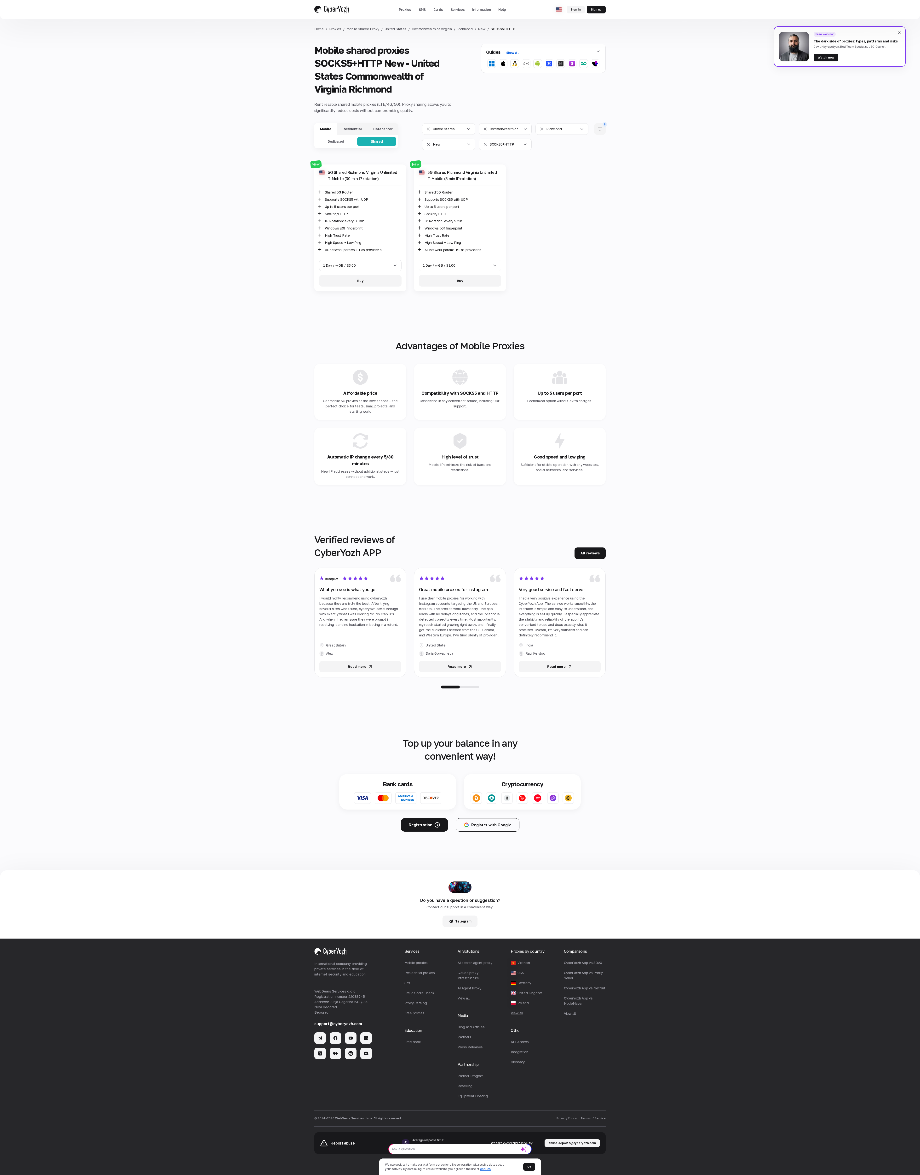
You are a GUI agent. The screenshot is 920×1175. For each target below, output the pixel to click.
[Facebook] (335, 1038)
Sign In (576, 9)
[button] (405, 9)
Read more (357, 666)
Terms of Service (593, 1118)
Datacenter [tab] (382, 129)
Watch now (826, 57)
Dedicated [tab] (336, 141)
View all (517, 1013)
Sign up (596, 9)
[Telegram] (320, 1038)
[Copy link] (404, 166)
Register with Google (491, 824)
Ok (529, 1167)
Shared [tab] (377, 141)
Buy (360, 281)
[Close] (899, 32)
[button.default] (523, 1149)
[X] (320, 1053)
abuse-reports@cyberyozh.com (572, 1143)
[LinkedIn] (366, 1038)
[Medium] (335, 1053)
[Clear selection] (428, 129)
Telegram (463, 921)
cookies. (485, 1169)
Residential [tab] (352, 129)
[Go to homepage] (331, 9)
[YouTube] (350, 1038)
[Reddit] (350, 1053)
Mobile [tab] (325, 129)
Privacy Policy (567, 1118)
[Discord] (366, 1053)
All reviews (590, 553)
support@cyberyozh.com (338, 1023)
